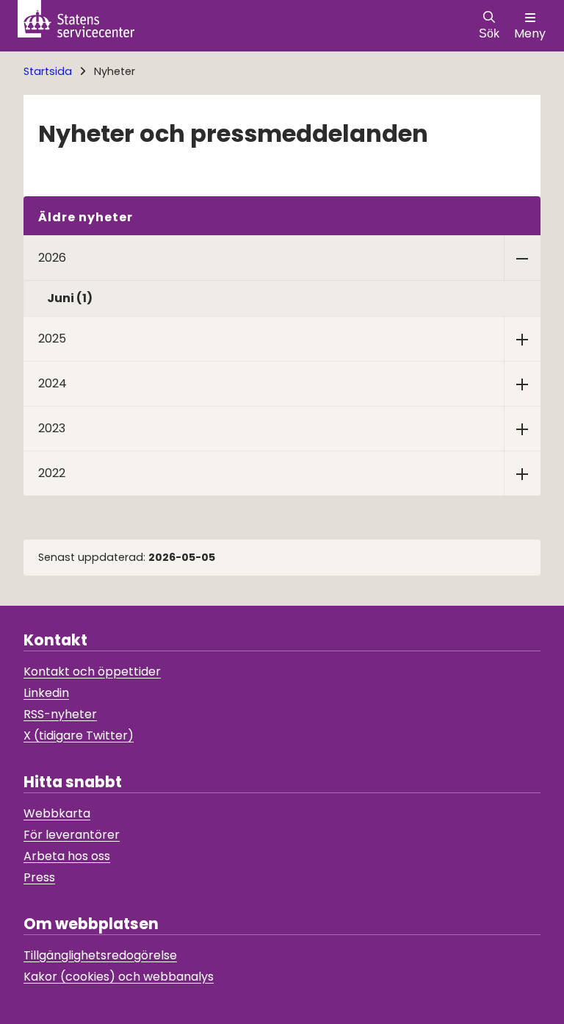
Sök (489, 33)
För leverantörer (72, 834)
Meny (530, 33)
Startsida (48, 71)
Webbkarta (57, 813)
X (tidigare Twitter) (79, 735)
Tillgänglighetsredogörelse (100, 955)
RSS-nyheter (60, 714)
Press (39, 877)
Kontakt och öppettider (92, 671)
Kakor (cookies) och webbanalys (119, 976)
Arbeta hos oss (67, 856)
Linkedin (46, 692)
